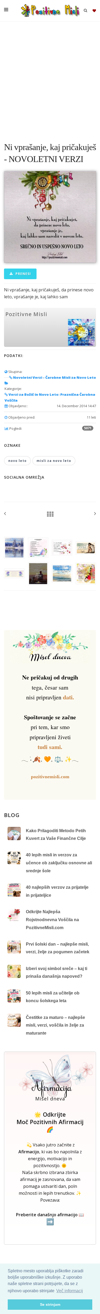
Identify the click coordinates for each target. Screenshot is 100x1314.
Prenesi (22, 273)
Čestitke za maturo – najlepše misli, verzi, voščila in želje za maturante (55, 1025)
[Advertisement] (50, 79)
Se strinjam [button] (50, 1304)
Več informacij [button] (69, 1291)
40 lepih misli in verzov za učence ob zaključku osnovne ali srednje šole (59, 863)
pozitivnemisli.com (50, 776)
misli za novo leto (54, 460)
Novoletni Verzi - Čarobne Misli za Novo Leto (54, 377)
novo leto (17, 460)
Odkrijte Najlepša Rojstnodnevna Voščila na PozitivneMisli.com (52, 919)
